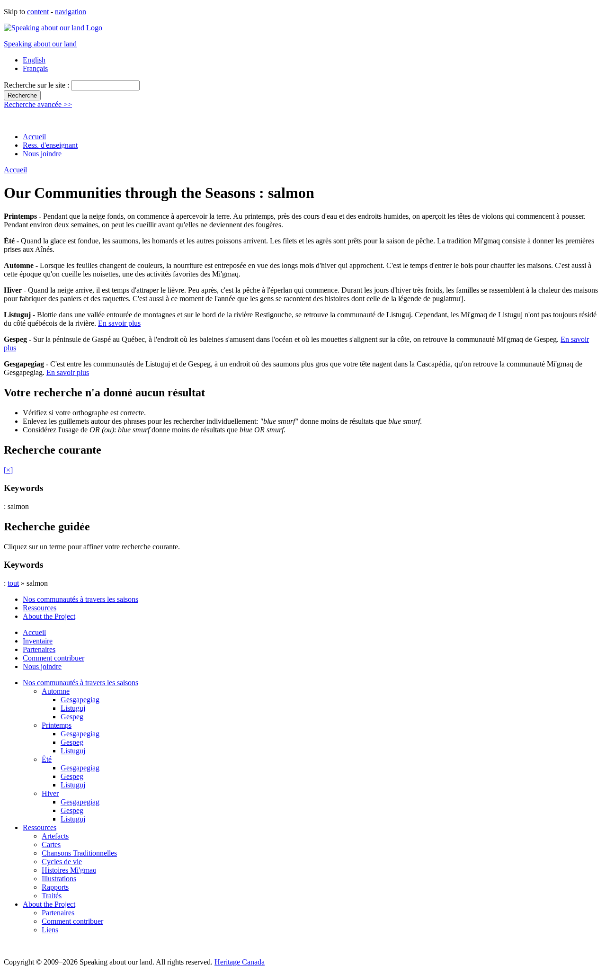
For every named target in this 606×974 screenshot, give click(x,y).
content (38, 12)
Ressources (39, 608)
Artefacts (55, 836)
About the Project (49, 616)
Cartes (51, 844)
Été (47, 759)
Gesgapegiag (80, 700)
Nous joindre (42, 154)
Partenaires (39, 649)
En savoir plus (119, 323)
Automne (56, 691)
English (34, 60)
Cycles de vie (62, 862)
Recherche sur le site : (37, 85)
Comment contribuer (53, 658)
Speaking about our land (40, 44)
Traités (52, 896)
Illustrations (59, 879)
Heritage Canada (239, 962)
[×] (8, 470)
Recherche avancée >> (38, 104)
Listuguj (73, 708)
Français (35, 68)
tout (13, 583)
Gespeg (72, 717)
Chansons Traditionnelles (79, 853)
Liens (50, 930)
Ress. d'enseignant (50, 145)
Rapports (55, 887)
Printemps (56, 725)
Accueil (34, 137)
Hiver (50, 793)
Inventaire (38, 641)
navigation (70, 12)
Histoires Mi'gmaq (69, 870)
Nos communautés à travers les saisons (80, 599)
